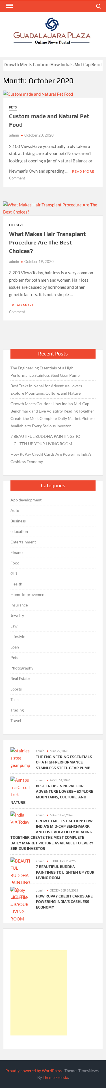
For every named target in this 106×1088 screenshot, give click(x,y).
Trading (17, 710)
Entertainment (23, 541)
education (19, 531)
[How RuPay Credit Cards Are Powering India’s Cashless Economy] (20, 896)
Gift (13, 573)
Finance (17, 552)
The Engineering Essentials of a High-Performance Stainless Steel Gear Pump (45, 371)
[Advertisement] (38, 992)
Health (16, 583)
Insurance (19, 604)
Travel (15, 720)
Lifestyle (17, 225)
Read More (83, 171)
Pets (13, 107)
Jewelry (17, 615)
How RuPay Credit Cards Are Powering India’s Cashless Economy (51, 458)
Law (14, 625)
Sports (16, 689)
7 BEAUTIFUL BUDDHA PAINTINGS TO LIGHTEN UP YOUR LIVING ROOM (45, 440)
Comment (17, 178)
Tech (14, 699)
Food (15, 562)
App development (26, 499)
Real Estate (20, 678)
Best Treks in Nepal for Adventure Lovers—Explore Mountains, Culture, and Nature (47, 389)
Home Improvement (28, 594)
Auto (14, 510)
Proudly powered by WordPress (33, 1070)
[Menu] (8, 6)
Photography (21, 668)
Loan (14, 647)
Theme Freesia (55, 1077)
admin (14, 135)
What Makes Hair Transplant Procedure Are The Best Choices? (47, 242)
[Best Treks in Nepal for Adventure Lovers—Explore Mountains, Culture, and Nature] (20, 786)
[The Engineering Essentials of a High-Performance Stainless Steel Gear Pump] (20, 757)
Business (18, 520)
